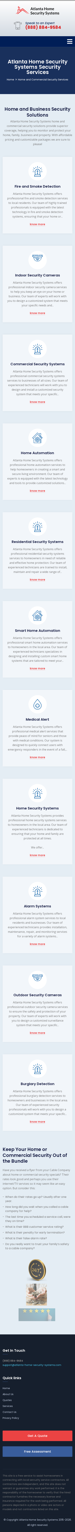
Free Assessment (37, 1451)
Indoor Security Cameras (37, 275)
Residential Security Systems (37, 541)
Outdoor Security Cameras (37, 995)
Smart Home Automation (37, 630)
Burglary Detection (37, 1083)
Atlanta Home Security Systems (38, 1520)
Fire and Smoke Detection (38, 186)
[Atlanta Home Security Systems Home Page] (37, 10)
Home (10, 79)
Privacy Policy (11, 1418)
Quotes (7, 1400)
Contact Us (9, 1412)
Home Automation (37, 452)
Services (8, 1406)
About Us (8, 1394)
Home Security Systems (37, 808)
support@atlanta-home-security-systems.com (32, 1365)
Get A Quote (37, 1436)
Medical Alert (37, 719)
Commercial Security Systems (37, 364)
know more (37, 224)
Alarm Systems (37, 906)
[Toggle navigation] (69, 41)
